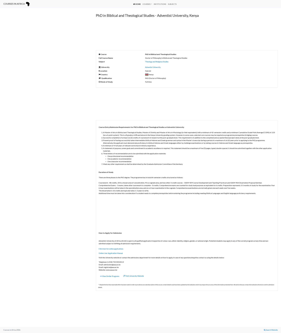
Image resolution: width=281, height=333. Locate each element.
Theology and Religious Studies (156, 62)
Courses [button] (146, 4)
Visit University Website (134, 276)
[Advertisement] (48, 28)
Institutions (160, 4)
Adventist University (153, 67)
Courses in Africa (14, 3)
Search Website (272, 330)
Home (138, 4)
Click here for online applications (111, 249)
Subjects (172, 4)
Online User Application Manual (111, 253)
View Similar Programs (110, 276)
